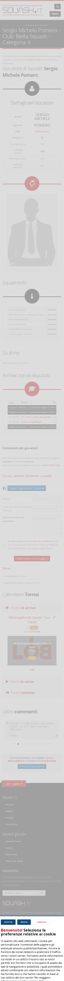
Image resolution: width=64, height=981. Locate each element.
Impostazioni (42, 922)
